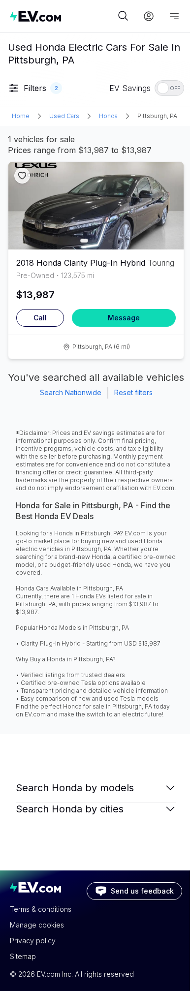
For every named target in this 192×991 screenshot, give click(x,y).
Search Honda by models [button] (75, 788)
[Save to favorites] (22, 176)
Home (21, 116)
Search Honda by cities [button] (70, 809)
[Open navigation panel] (174, 16)
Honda (108, 116)
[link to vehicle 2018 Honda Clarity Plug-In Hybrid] (96, 205)
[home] (62, 16)
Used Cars (64, 116)
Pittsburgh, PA (157, 116)
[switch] (169, 88)
